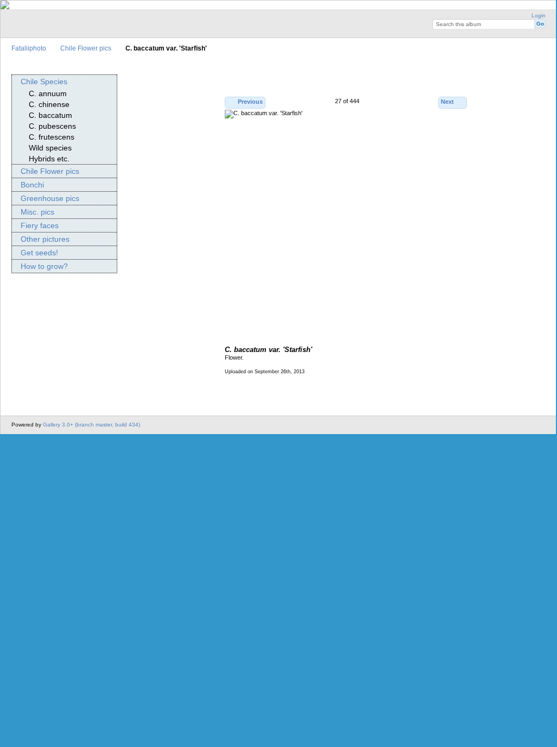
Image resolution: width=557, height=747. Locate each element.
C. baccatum (50, 115)
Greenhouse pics (50, 198)
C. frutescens (51, 137)
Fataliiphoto (28, 48)
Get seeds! (39, 252)
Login (538, 15)
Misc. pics (37, 212)
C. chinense (49, 104)
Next (447, 101)
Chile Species (44, 81)
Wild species (50, 147)
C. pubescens (52, 126)
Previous (250, 101)
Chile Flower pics (85, 48)
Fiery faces (40, 225)
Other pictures (45, 239)
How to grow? (44, 266)
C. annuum (48, 93)
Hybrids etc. (49, 158)
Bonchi (32, 184)
